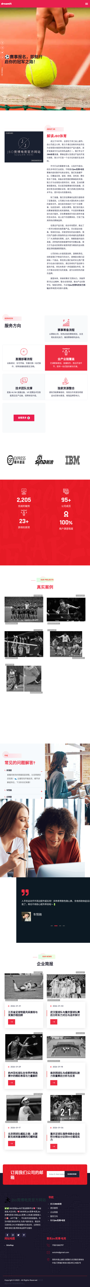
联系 (57, 1220)
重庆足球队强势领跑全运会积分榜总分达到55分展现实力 (65, 1136)
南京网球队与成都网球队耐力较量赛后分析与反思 (65, 1074)
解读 (56, 1204)
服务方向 (54, 1216)
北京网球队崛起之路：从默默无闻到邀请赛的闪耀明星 (23, 1135)
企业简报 (54, 1212)
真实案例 (54, 1208)
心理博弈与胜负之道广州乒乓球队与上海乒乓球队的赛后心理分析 (66, 616)
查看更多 (22, 417)
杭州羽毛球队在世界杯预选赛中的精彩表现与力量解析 (23, 1074)
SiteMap (10, 1245)
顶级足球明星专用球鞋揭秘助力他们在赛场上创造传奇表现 (24, 682)
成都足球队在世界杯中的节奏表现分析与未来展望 (24, 613)
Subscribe (72, 1174)
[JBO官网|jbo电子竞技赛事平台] (28, 1200)
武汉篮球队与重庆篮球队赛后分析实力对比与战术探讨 (65, 1014)
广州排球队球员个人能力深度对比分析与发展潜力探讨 (24, 648)
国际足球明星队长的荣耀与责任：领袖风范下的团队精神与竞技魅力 (66, 650)
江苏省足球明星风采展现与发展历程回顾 (23, 1014)
